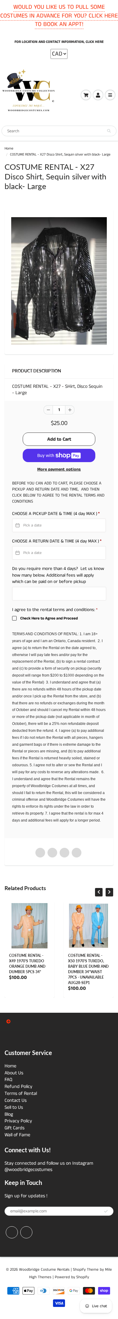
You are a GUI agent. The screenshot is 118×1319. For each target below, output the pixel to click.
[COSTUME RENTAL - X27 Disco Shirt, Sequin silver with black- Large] (59, 280)
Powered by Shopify (72, 1277)
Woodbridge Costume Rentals (44, 1269)
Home (9, 148)
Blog (9, 1114)
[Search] (109, 131)
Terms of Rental (21, 1093)
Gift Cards (15, 1127)
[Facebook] (12, 1232)
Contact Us (16, 1100)
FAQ (8, 1079)
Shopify (79, 1269)
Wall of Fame (17, 1134)
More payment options (59, 469)
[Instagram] (26, 1232)
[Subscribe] (106, 1211)
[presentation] (99, 892)
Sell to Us (14, 1107)
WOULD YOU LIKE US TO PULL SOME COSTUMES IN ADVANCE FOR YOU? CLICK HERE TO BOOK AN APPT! (59, 16)
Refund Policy (18, 1086)
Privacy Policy (18, 1121)
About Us (14, 1073)
